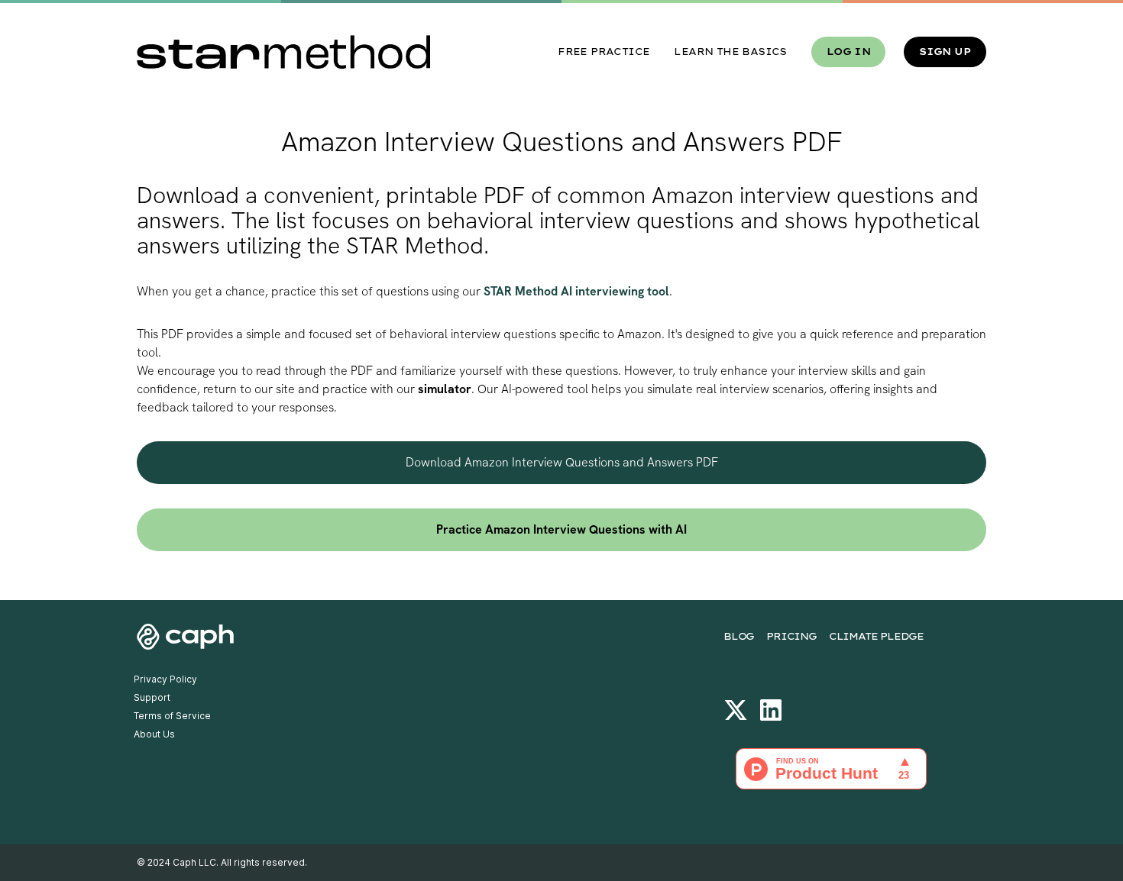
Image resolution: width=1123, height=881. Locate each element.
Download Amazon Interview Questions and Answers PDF (562, 462)
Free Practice (603, 51)
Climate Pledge (876, 636)
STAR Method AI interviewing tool (576, 291)
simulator (444, 389)
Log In (848, 51)
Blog (738, 636)
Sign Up (945, 51)
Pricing (791, 636)
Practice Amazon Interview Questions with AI (561, 529)
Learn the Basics (730, 51)
